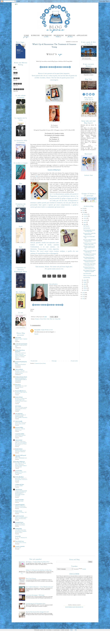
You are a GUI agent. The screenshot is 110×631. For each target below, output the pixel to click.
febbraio (85, 288)
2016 (83, 212)
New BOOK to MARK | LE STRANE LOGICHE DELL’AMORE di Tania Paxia (21, 416)
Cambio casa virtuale (19, 500)
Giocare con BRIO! (19, 485)
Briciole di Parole (19, 397)
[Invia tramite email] (51, 317)
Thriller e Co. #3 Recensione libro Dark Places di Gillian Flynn (39, 570)
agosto (85, 222)
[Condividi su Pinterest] (57, 317)
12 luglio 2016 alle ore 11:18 (46, 329)
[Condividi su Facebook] (55, 317)
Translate (84, 569)
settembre (86, 220)
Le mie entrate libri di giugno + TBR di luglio (35, 595)
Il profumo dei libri (19, 499)
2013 (83, 296)
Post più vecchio (74, 360)
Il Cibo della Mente (19, 477)
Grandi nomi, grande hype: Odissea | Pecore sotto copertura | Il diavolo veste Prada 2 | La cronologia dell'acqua (20, 355)
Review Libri (46, 319)
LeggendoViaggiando (19, 504)
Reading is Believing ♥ (20, 461)
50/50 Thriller (18, 406)
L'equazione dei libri (19, 433)
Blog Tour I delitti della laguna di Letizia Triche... (89, 240)
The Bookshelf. (18, 528)
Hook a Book (18, 337)
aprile (85, 284)
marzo (85, 286)
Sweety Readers (18, 470)
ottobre (85, 218)
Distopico (37, 319)
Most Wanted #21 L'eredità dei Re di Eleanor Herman (89, 254)
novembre (86, 216)
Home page (54, 360)
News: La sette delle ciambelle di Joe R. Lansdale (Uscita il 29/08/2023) (21, 408)
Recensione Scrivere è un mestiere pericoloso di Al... (89, 267)
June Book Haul (86, 277)
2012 (83, 298)
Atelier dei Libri (18, 440)
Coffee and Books (19, 369)
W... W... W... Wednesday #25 (21, 537)
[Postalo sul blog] (52, 317)
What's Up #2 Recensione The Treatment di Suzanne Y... (89, 261)
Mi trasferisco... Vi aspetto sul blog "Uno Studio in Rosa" (37, 561)
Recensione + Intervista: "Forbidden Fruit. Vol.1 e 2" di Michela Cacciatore (21, 372)
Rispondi (36, 334)
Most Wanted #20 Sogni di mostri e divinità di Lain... (89, 258)
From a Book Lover (19, 541)
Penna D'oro (18, 384)
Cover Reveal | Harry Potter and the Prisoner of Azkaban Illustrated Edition (20, 531)
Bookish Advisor (18, 449)
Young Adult (57, 319)
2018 (83, 208)
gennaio (85, 290)
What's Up (52, 319)
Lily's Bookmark (19, 413)
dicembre (85, 214)
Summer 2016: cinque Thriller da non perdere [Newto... (89, 264)
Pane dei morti (18, 547)
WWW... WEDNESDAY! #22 (21, 458)
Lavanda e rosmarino (20, 546)
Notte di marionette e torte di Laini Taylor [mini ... (89, 230)
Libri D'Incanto (18, 489)
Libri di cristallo (18, 421)
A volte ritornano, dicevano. (20, 542)
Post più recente (34, 360)
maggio (85, 282)
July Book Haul (86, 228)
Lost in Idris (18, 536)
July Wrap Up (86, 226)
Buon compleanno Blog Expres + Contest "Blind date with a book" (39, 586)
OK (76, 630)
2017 (83, 210)
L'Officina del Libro (19, 484)
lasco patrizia (37, 329)
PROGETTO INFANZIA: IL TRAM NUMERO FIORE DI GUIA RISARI (21, 379)
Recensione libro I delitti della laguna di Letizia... (89, 234)
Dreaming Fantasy (19, 522)
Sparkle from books (19, 516)
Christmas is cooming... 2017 (21, 512)
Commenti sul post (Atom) (40, 363)
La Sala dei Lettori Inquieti (21, 343)
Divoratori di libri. (19, 427)
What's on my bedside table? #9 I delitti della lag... (89, 251)
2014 (83, 294)
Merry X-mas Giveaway (31, 578)
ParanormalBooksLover (20, 390)
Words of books (18, 511)
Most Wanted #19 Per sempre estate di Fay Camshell (89, 271)
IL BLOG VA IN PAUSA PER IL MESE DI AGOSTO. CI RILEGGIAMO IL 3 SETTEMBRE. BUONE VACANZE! (21, 493)
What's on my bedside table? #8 (89, 275)
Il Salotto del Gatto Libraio (21, 377)
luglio (85, 224)
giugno (85, 280)
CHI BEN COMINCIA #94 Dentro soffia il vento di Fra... (89, 247)
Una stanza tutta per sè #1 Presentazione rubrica (35, 603)
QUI (36, 176)
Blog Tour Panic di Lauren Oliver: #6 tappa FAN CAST (37, 612)
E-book (41, 319)
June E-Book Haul (87, 273)
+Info (71, 630)
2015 (83, 292)
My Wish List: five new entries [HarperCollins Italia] (89, 243)
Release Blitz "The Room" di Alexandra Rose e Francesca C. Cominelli (21, 479)
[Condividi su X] (54, 317)
